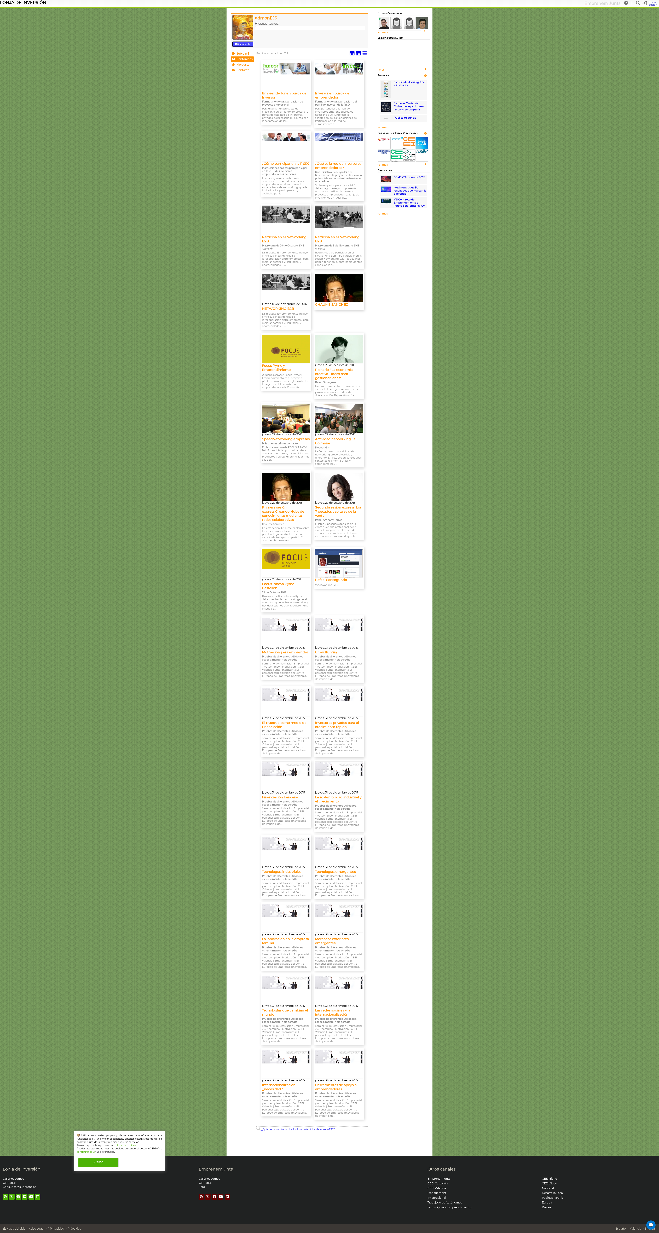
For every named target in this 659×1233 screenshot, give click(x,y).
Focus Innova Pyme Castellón (278, 586)
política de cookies (124, 1145)
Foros (381, 69)
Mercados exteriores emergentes (332, 941)
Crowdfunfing (326, 652)
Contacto (244, 44)
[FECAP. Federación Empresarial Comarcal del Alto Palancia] (422, 152)
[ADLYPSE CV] (409, 160)
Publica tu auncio (405, 117)
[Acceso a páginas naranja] (425, 75)
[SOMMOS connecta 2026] (386, 181)
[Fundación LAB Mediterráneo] (422, 147)
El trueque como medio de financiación (284, 725)
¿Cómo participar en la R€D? (286, 163)
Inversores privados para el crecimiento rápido (337, 725)
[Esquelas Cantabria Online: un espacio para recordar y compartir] (386, 111)
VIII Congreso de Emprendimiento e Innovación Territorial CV (409, 202)
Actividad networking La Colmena (335, 441)
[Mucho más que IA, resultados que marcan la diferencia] (386, 190)
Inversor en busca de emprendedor (332, 95)
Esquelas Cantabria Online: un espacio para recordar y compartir (409, 106)
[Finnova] (397, 139)
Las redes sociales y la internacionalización (332, 1012)
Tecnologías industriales (281, 872)
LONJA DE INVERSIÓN (23, 2)
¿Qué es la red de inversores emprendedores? (338, 165)
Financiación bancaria (280, 797)
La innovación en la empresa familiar (285, 941)
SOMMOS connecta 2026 (409, 177)
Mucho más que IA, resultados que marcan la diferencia (410, 190)
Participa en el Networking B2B (284, 239)
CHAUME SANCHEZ (331, 304)
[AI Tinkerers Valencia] (384, 153)
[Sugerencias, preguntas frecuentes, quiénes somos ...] (626, 3)
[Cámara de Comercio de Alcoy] (384, 140)
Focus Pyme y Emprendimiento (276, 367)
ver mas (383, 32)
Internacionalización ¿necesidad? (279, 1087)
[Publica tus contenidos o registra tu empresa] (632, 3)
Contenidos (244, 59)
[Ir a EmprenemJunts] (602, 5)
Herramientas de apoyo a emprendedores (336, 1087)
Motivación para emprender (285, 652)
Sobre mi (242, 53)
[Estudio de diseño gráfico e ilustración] (386, 97)
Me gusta (242, 64)
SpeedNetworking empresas (286, 439)
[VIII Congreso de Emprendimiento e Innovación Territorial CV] (386, 202)
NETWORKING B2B (278, 308)
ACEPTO (98, 1162)
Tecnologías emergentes (335, 872)
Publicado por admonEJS (272, 53)
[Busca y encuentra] (638, 3)
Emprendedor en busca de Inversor (284, 95)
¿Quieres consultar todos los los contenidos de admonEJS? (298, 1129)
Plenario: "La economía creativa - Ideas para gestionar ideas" (334, 374)
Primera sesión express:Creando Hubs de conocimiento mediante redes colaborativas (283, 513)
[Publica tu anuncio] (386, 119)
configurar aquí (86, 1151)
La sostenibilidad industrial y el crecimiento (338, 799)
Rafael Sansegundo (331, 580)
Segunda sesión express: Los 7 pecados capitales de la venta (338, 511)
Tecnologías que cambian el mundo (285, 1012)
